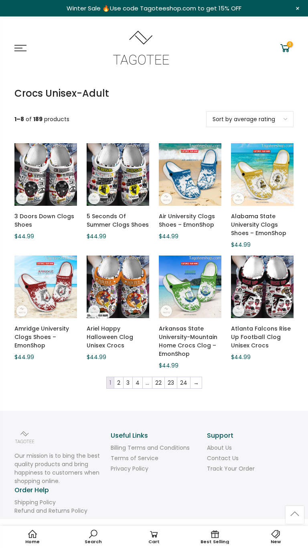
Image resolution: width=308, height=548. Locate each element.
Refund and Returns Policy (50, 511)
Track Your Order (231, 469)
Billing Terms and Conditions (150, 448)
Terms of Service (134, 458)
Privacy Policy (129, 469)
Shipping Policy (35, 502)
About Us (219, 448)
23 (171, 383)
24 (183, 383)
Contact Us (223, 458)
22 (158, 383)
